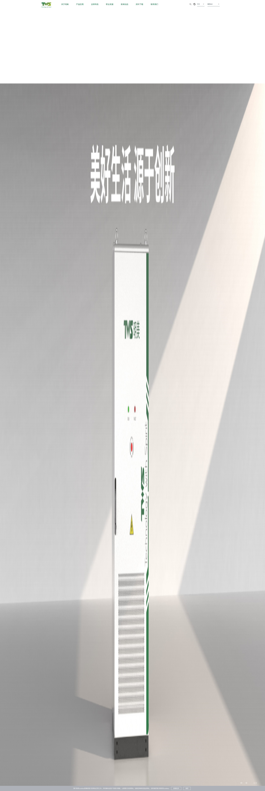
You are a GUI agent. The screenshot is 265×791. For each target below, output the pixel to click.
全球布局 (94, 4)
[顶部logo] (46, 5)
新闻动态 (124, 4)
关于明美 (65, 4)
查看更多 (176, 788)
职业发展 (109, 4)
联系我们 (154, 4)
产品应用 (80, 4)
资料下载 (139, 4)
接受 (187, 788)
